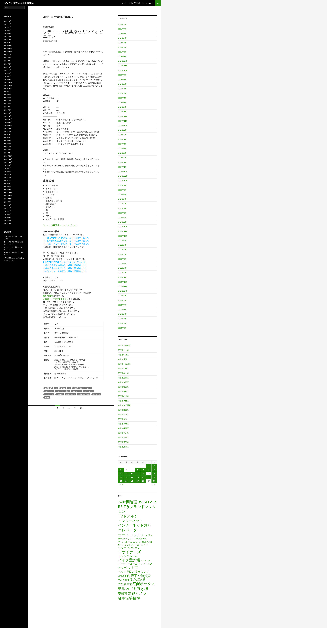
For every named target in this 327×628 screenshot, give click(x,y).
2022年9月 (122, 240)
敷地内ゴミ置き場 (84, 394)
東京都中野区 (123, 355)
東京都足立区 (123, 447)
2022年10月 (123, 236)
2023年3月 (122, 213)
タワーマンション (129, 547)
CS (69, 388)
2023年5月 (122, 204)
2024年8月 (122, 135)
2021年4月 (122, 319)
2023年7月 (122, 194)
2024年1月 (122, 167)
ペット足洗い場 (127, 571)
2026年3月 (122, 47)
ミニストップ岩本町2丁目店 (56, 299)
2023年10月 (123, 181)
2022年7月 (122, 250)
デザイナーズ (49, 394)
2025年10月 (123, 70)
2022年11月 (123, 231)
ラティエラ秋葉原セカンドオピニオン (73, 34)
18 (126, 477)
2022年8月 (122, 245)
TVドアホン (49, 391)
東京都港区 (122, 419)
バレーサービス (145, 561)
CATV (63, 388)
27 (138, 481)
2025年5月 (122, 93)
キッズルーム (140, 538)
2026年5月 (122, 38)
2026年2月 (122, 52)
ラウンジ (143, 571)
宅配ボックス (70, 394)
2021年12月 (123, 282)
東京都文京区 (123, 387)
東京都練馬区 (123, 428)
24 (121, 481)
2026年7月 (122, 29)
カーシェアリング (125, 539)
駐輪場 (47, 397)
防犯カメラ (96, 394)
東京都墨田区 (123, 378)
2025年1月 (122, 112)
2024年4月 (122, 153)
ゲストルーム (125, 541)
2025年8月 (122, 79)
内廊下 (132, 576)
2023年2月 (122, 217)
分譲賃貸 (144, 576)
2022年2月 (122, 273)
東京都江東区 (123, 410)
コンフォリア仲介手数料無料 (19, 3)
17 (121, 477)
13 (138, 473)
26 (132, 481)
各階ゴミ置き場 (136, 579)
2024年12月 (123, 116)
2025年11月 (123, 66)
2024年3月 (122, 158)
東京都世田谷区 (124, 345)
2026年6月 (122, 33)
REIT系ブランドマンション (82, 388)
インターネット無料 (62, 391)
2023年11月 (123, 176)
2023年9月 (122, 185)
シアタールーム (136, 544)
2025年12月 (123, 61)
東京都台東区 (123, 368)
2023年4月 (122, 208)
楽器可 (122, 593)
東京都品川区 (123, 373)
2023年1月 (122, 222)
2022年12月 (123, 227)
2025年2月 (122, 107)
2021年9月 (122, 296)
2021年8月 (122, 300)
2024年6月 (122, 144)
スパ (145, 545)
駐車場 (123, 598)
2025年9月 (122, 75)
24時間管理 (48, 388)
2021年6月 (122, 309)
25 (126, 481)
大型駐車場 (125, 584)
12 (132, 473)
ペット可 (60, 394)
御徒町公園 (48, 296)
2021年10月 (123, 291)
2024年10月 (123, 125)
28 (143, 481)
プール (120, 568)
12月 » (153, 484)
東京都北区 (122, 359)
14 (143, 473)
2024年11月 (123, 121)
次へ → (83, 408)
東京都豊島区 (123, 442)
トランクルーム (128, 556)
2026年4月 (122, 43)
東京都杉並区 (123, 396)
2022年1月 (122, 277)
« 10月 (121, 484)
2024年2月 (122, 162)
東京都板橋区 (123, 401)
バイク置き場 (129, 560)
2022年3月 (122, 268)
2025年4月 (122, 98)
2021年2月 (122, 328)
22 (149, 477)
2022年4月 (122, 263)
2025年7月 (122, 84)
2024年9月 (122, 130)
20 (138, 477)
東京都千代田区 (48, 27)
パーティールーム (127, 563)
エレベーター (77, 391)
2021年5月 (122, 314)
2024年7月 (122, 139)
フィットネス (145, 563)
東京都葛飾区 (123, 437)
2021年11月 (123, 286)
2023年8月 (122, 190)
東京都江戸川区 (124, 405)
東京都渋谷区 (123, 414)
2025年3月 (122, 102)
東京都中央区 (123, 350)
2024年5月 (122, 148)
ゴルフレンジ (123, 545)
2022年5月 (122, 259)
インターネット (130, 521)
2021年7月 (122, 305)
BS (56, 388)
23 (154, 477)
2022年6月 (122, 254)
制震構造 (122, 579)
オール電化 (147, 535)
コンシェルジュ (143, 541)
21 (143, 477)
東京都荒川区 (123, 433)
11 (126, 473)
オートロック (89, 391)
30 (154, 481)
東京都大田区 (123, 382)
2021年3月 (122, 323)
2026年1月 (122, 56)
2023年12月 (123, 171)
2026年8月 (122, 24)
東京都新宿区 (123, 391)
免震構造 (122, 576)
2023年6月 (122, 199)
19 (132, 477)
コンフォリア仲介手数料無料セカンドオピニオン (137, 3)
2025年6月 (122, 89)
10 (121, 473)
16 (154, 473)
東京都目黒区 (123, 424)
